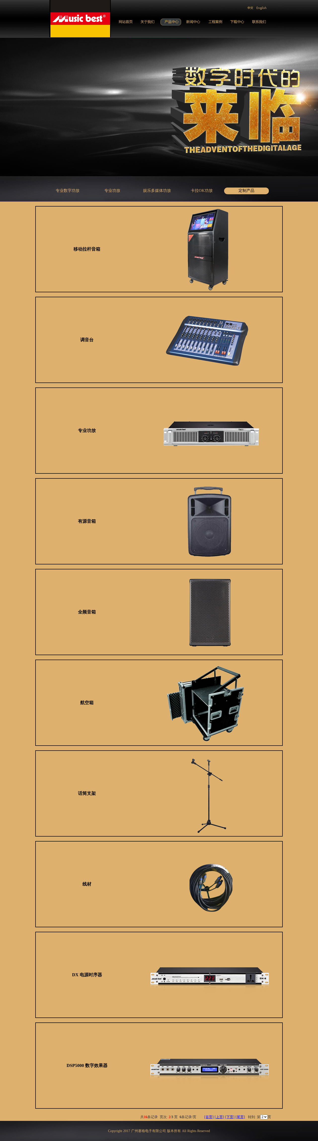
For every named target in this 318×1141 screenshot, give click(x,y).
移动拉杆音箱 (87, 249)
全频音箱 (87, 611)
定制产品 (246, 190)
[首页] (209, 1117)
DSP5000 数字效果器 (87, 1065)
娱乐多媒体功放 (157, 190)
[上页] (219, 1117)
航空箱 (87, 702)
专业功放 (112, 190)
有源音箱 (87, 521)
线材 (86, 884)
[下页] (230, 1117)
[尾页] (240, 1117)
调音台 (87, 339)
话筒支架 (87, 793)
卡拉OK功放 (202, 190)
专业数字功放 (68, 190)
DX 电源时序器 (87, 974)
